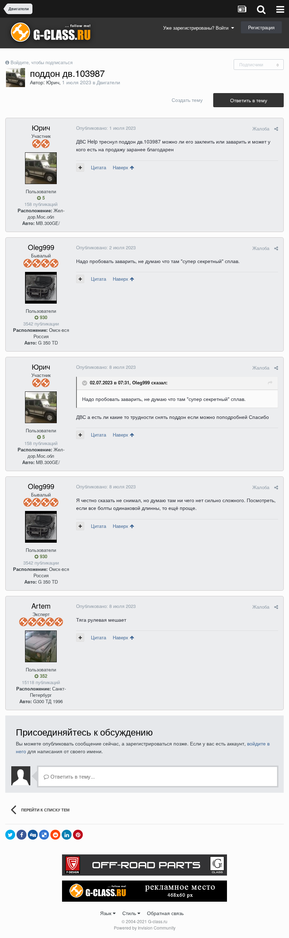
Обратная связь (165, 912)
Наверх (121, 167)
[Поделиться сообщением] (276, 128)
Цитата (98, 167)
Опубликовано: (106, 127)
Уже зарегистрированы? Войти (197, 27)
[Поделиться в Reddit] (55, 835)
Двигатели (108, 82)
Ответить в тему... (72, 776)
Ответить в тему (248, 100)
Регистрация (261, 27)
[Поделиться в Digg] (33, 835)
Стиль (129, 912)
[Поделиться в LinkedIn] (67, 835)
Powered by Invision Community (145, 928)
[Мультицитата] (80, 167)
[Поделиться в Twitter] (10, 835)
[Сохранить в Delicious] (44, 835)
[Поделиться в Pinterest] (78, 835)
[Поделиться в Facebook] (21, 835)
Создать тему (187, 99)
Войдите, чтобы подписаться (42, 62)
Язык (106, 912)
